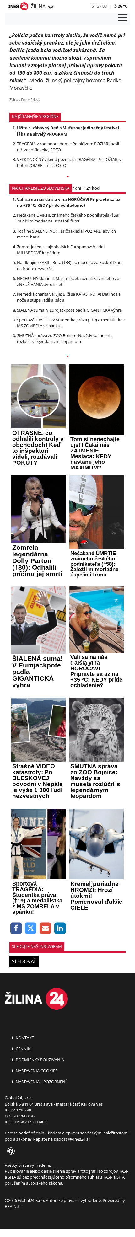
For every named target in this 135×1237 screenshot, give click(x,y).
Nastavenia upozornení (41, 1081)
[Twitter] (31, 928)
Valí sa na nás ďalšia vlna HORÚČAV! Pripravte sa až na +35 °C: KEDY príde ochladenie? (68, 202)
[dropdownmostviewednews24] (67, 356)
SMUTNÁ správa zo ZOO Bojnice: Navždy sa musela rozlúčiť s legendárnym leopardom (64, 338)
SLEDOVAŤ (24, 961)
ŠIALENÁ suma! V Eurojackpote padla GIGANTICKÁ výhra (69, 310)
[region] (51, 8)
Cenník (22, 1049)
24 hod (93, 188)
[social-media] (10, 1151)
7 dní (76, 188)
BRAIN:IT (13, 1206)
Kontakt (24, 1038)
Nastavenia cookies (36, 1071)
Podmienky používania (39, 1060)
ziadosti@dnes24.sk (72, 1139)
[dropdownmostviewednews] (67, 177)
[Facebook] (16, 928)
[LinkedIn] (60, 928)
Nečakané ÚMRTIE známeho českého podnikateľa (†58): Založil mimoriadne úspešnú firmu (68, 218)
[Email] (45, 928)
